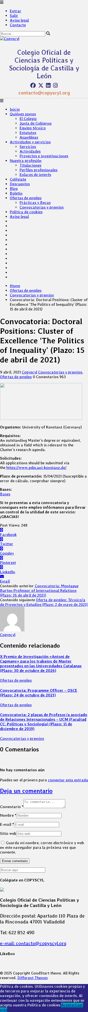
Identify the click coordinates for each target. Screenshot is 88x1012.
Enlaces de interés (35, 174)
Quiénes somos (23, 114)
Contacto (18, 25)
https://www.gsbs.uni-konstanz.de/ (36, 467)
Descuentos (20, 184)
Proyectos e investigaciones (44, 156)
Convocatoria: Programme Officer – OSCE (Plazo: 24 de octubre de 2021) (38, 692)
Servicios (28, 146)
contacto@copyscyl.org (44, 93)
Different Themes (32, 977)
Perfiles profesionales (38, 170)
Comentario (11, 806)
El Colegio (28, 118)
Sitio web (8, 833)
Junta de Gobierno (36, 123)
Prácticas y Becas (35, 202)
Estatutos (28, 132)
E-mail (7, 824)
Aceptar (68, 1005)
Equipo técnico (33, 128)
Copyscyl (29, 372)
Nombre (8, 815)
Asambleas (29, 137)
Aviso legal (19, 20)
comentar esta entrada (68, 780)
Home (15, 285)
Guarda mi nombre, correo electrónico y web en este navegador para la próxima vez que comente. (42, 847)
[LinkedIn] (48, 85)
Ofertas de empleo (26, 198)
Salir (14, 15)
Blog (14, 188)
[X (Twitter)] (41, 85)
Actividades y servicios (30, 142)
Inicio (15, 109)
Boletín (16, 193)
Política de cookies (26, 212)
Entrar (15, 11)
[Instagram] (55, 85)
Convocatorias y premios (42, 207)
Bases (5, 494)
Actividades (30, 151)
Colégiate (18, 179)
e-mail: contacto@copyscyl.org (33, 943)
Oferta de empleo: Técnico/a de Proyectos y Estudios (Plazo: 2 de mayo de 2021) (44, 602)
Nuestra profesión (26, 160)
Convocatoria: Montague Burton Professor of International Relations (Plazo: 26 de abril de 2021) (39, 591)
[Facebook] (33, 85)
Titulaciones (30, 165)
